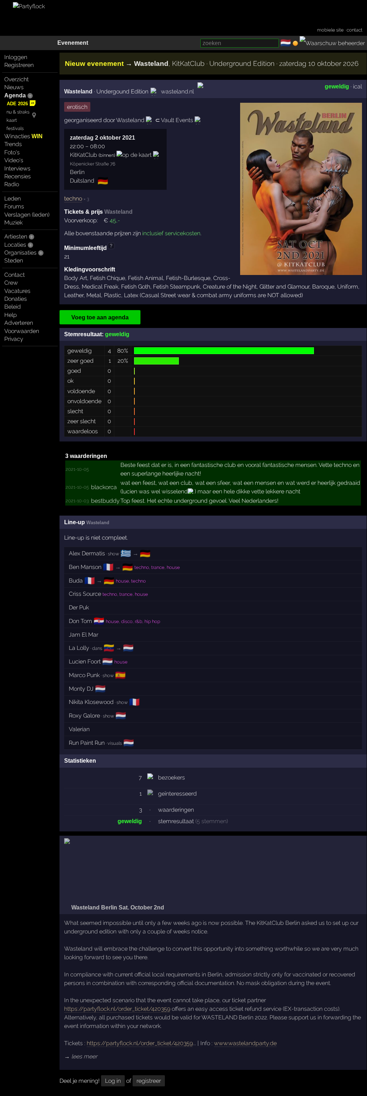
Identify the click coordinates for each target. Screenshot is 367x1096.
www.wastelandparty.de (245, 1043)
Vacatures (17, 291)
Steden (13, 260)
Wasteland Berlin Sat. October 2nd (117, 907)
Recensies (17, 176)
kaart (11, 120)
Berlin (77, 172)
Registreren (19, 65)
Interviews (17, 168)
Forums (14, 206)
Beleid (12, 306)
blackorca (104, 487)
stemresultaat (176, 821)
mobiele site (330, 30)
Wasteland (78, 91)
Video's (13, 160)
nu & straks (17, 112)
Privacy (13, 338)
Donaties (15, 298)
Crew (11, 282)
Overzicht (16, 79)
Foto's (12, 152)
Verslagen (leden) (26, 214)
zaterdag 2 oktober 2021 (102, 138)
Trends (13, 144)
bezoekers (171, 777)
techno (73, 198)
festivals (15, 128)
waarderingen (176, 809)
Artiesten (15, 236)
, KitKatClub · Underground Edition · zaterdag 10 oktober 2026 (246, 63)
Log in (113, 1080)
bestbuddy (105, 500)
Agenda (15, 95)
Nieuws (14, 87)
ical (357, 86)
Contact (14, 274)
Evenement (72, 43)
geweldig (337, 86)
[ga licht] (295, 43)
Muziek (13, 222)
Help (10, 315)
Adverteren (18, 322)
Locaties (15, 244)
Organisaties (20, 252)
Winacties (23, 136)
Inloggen (15, 57)
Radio (11, 184)
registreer (149, 1080)
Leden (12, 198)
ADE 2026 (17, 103)
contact (354, 30)
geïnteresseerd (177, 793)
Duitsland (82, 180)
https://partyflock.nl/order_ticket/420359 (117, 1008)
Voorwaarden (21, 331)
